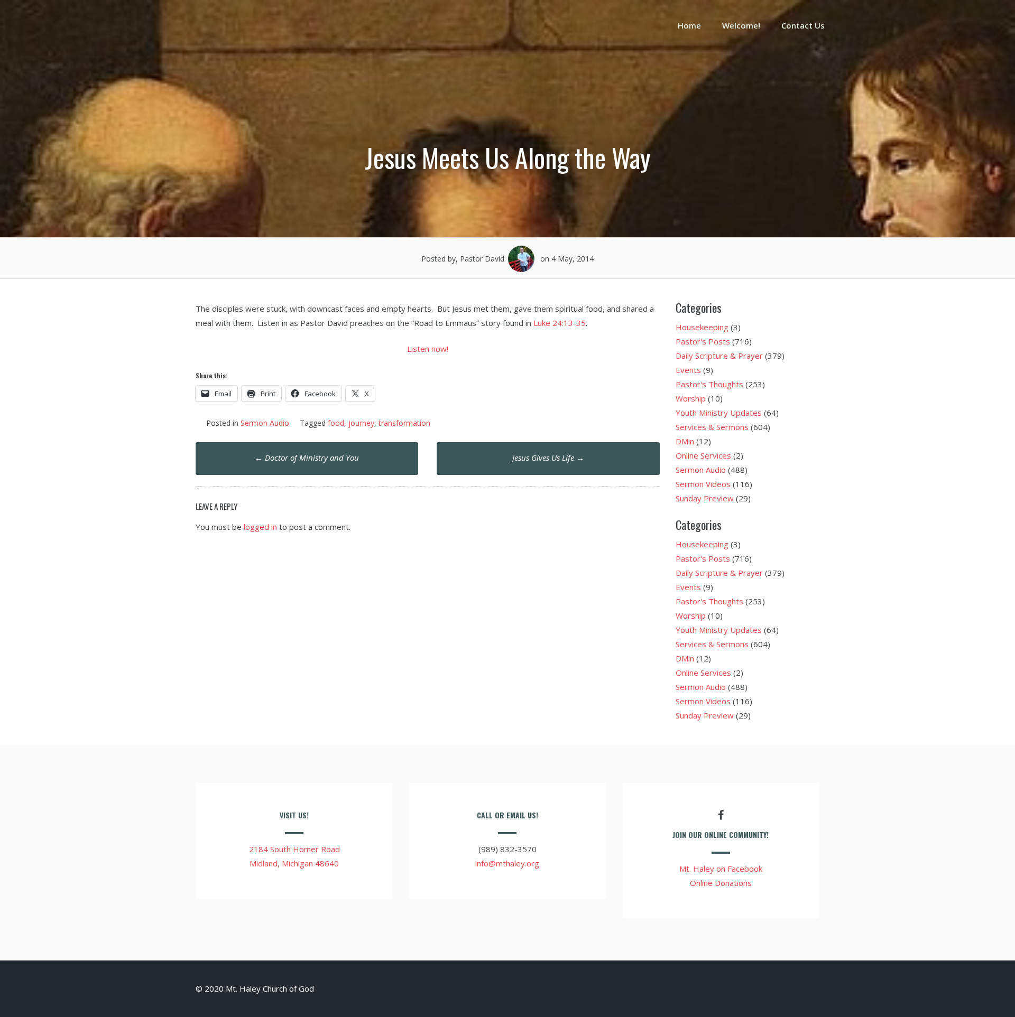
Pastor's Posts (703, 341)
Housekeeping (702, 327)
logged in (260, 526)
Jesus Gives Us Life (548, 457)
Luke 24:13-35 (559, 323)
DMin (685, 441)
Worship (691, 398)
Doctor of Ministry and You (307, 457)
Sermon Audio (265, 423)
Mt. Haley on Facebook (720, 868)
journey (361, 423)
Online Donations (721, 883)
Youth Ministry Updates (719, 412)
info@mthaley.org (507, 863)
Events (688, 370)
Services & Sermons (712, 427)
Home (689, 25)
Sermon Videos (703, 484)
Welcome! (741, 25)
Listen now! (427, 348)
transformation (404, 423)
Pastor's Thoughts (709, 384)
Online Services (703, 455)
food (336, 423)
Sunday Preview (705, 498)
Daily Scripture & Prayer (719, 355)
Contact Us (803, 25)
